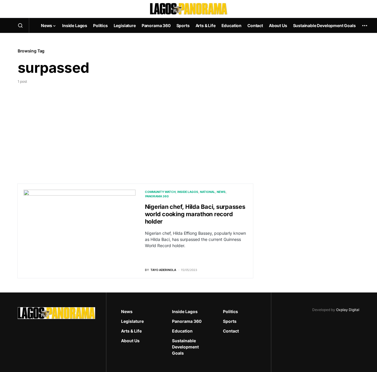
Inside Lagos (187, 192)
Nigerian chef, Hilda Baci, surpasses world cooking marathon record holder (195, 214)
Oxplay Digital (347, 309)
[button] (20, 25)
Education (182, 330)
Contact (231, 330)
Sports (230, 321)
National (207, 192)
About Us (130, 340)
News (221, 192)
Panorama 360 (157, 196)
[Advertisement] (135, 128)
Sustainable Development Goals (185, 347)
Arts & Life (131, 330)
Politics (230, 311)
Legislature (132, 321)
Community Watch (160, 192)
